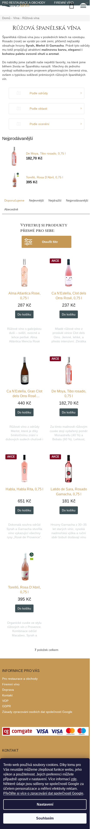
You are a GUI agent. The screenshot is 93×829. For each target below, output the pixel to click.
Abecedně (11, 209)
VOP (5, 700)
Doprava (8, 689)
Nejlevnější (36, 200)
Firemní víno (64, 2)
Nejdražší (54, 200)
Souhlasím (45, 818)
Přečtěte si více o (43, 793)
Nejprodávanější (77, 200)
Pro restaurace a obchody (20, 678)
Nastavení (45, 804)
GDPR (6, 706)
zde (74, 779)
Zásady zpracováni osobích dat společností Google (37, 712)
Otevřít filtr (50, 242)
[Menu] (83, 6)
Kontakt (7, 695)
